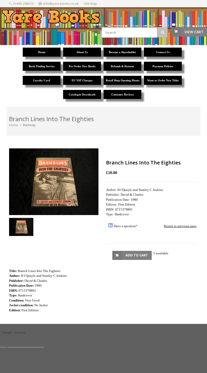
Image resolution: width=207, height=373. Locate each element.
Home (13, 125)
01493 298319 (23, 3)
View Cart (194, 31)
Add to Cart (136, 255)
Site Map (90, 3)
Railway (29, 125)
